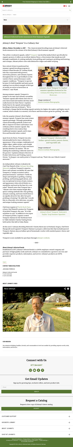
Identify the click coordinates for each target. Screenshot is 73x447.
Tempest (33, 55)
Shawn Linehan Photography (48, 102)
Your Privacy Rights (37, 439)
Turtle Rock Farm (24, 207)
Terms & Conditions (17, 439)
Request (36, 408)
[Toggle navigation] (68, 6)
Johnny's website (43, 238)
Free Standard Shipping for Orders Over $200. (36, 1)
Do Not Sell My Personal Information (29, 440)
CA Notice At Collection (12, 440)
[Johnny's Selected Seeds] (7, 6)
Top (5, 262)
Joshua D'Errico (9, 269)
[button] (2, 2)
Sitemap (43, 444)
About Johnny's (7, 14)
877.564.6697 (36, 365)
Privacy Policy (26, 439)
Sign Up (36, 391)
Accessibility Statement (27, 441)
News (14, 14)
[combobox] (36, 10)
